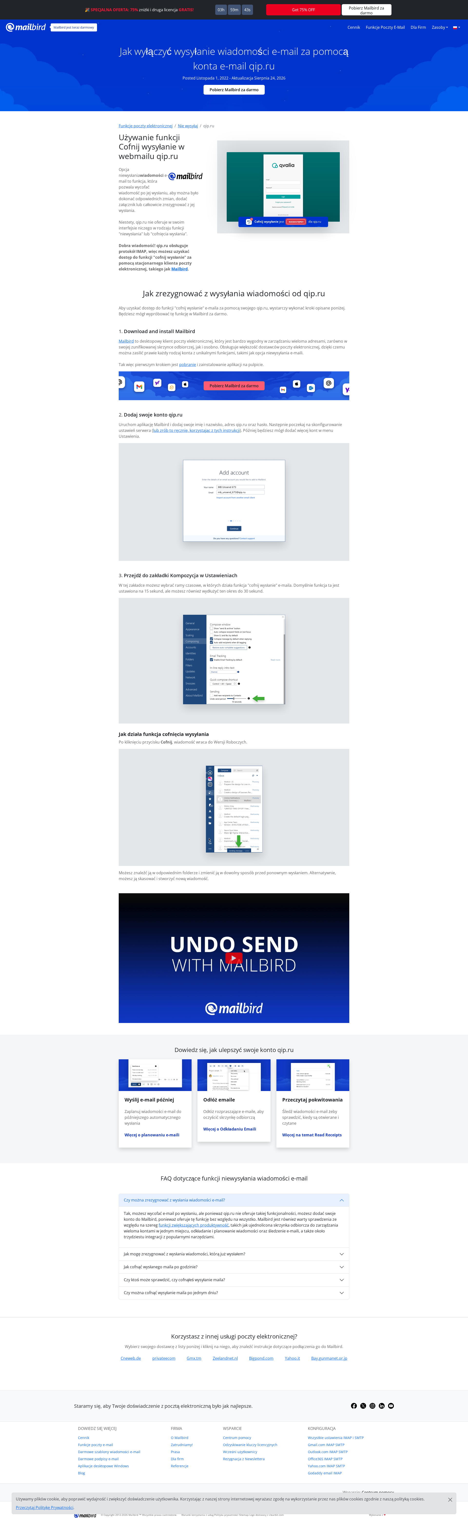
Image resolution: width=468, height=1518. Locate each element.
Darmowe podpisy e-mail (98, 1459)
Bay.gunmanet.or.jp (329, 1358)
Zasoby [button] (438, 27)
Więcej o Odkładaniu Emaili (229, 1129)
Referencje (179, 1466)
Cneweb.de (131, 1358)
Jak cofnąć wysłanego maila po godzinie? (160, 1267)
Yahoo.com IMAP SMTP (326, 1466)
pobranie (187, 364)
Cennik (354, 27)
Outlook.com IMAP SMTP (328, 1451)
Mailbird (179, 269)
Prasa (175, 1451)
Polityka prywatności (226, 1515)
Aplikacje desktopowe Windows (103, 1466)
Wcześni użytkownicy (240, 1451)
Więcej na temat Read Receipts (312, 1135)
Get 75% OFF (303, 9)
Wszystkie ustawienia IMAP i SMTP (336, 1437)
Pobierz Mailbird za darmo (234, 89)
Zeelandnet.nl (225, 1358)
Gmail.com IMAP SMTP (326, 1444)
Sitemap (244, 1515)
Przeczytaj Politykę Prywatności (44, 1507)
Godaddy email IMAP (325, 1473)
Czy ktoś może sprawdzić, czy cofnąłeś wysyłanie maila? (174, 1279)
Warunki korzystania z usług (197, 1515)
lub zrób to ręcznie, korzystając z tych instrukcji (196, 430)
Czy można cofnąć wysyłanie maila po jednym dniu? (171, 1292)
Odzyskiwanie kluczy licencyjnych (250, 1444)
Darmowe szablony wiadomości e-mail (109, 1451)
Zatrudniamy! (182, 1444)
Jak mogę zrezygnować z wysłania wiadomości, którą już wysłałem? (184, 1254)
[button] (456, 27)
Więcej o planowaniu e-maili (152, 1135)
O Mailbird (179, 1437)
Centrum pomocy (237, 1437)
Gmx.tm (194, 1358)
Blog (81, 1473)
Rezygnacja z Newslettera (244, 1459)
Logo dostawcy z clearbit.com (266, 1515)
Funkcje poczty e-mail (385, 27)
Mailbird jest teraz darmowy (74, 27)
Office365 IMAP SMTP (325, 1459)
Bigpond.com (261, 1358)
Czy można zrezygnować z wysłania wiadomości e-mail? (174, 1200)
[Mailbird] (26, 26)
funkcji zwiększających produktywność (194, 1225)
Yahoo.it (292, 1358)
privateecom (164, 1358)
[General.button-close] (450, 1500)
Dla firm (418, 27)
